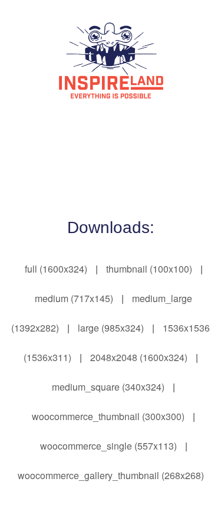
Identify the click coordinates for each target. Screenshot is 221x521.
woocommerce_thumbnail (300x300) (108, 416)
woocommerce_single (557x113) (108, 446)
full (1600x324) (56, 269)
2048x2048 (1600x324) (138, 357)
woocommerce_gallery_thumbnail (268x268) (111, 475)
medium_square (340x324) (108, 387)
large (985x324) (111, 328)
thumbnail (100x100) (149, 269)
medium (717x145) (74, 298)
